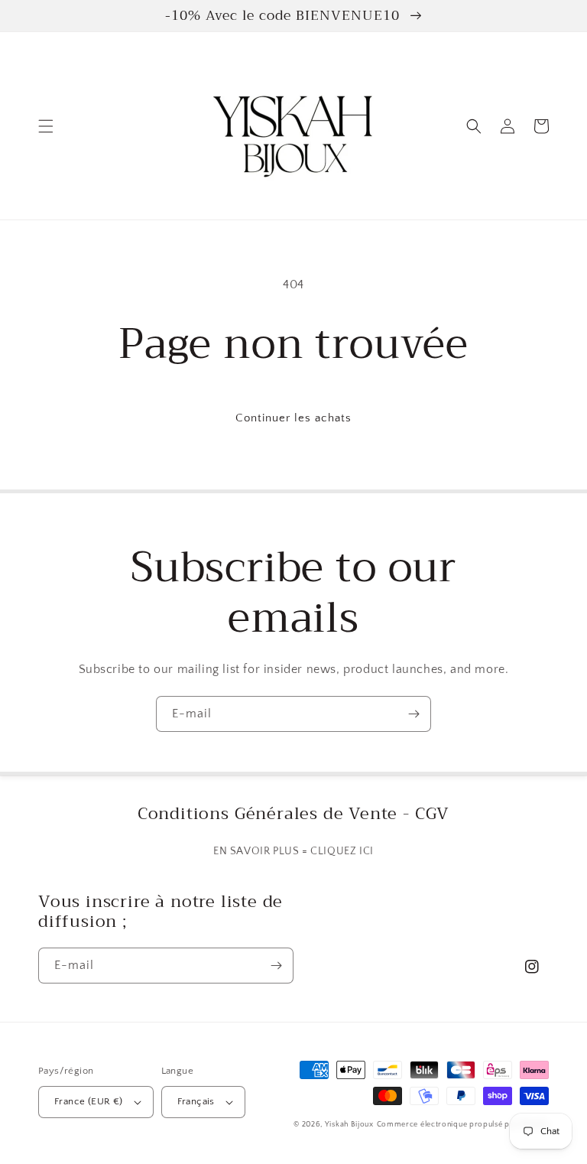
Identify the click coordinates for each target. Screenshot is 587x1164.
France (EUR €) (88, 1101)
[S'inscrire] (413, 714)
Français (196, 1101)
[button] (46, 126)
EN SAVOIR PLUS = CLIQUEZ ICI (293, 851)
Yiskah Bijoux (349, 1124)
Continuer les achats (293, 417)
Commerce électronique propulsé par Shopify (463, 1124)
